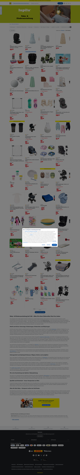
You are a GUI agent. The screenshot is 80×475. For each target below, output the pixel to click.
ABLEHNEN (43, 244)
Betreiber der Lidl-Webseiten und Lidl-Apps (31, 231)
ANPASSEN (48, 244)
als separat (31, 234)
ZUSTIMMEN (54, 244)
